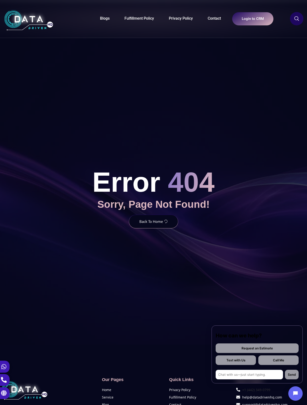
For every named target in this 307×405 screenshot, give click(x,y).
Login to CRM (253, 19)
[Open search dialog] (296, 18)
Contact (214, 18)
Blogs (105, 18)
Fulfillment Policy (139, 18)
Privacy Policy (181, 18)
